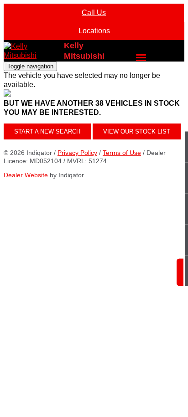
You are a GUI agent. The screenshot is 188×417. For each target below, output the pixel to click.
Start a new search (47, 131)
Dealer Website (26, 175)
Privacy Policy (77, 152)
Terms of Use (122, 152)
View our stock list (136, 131)
